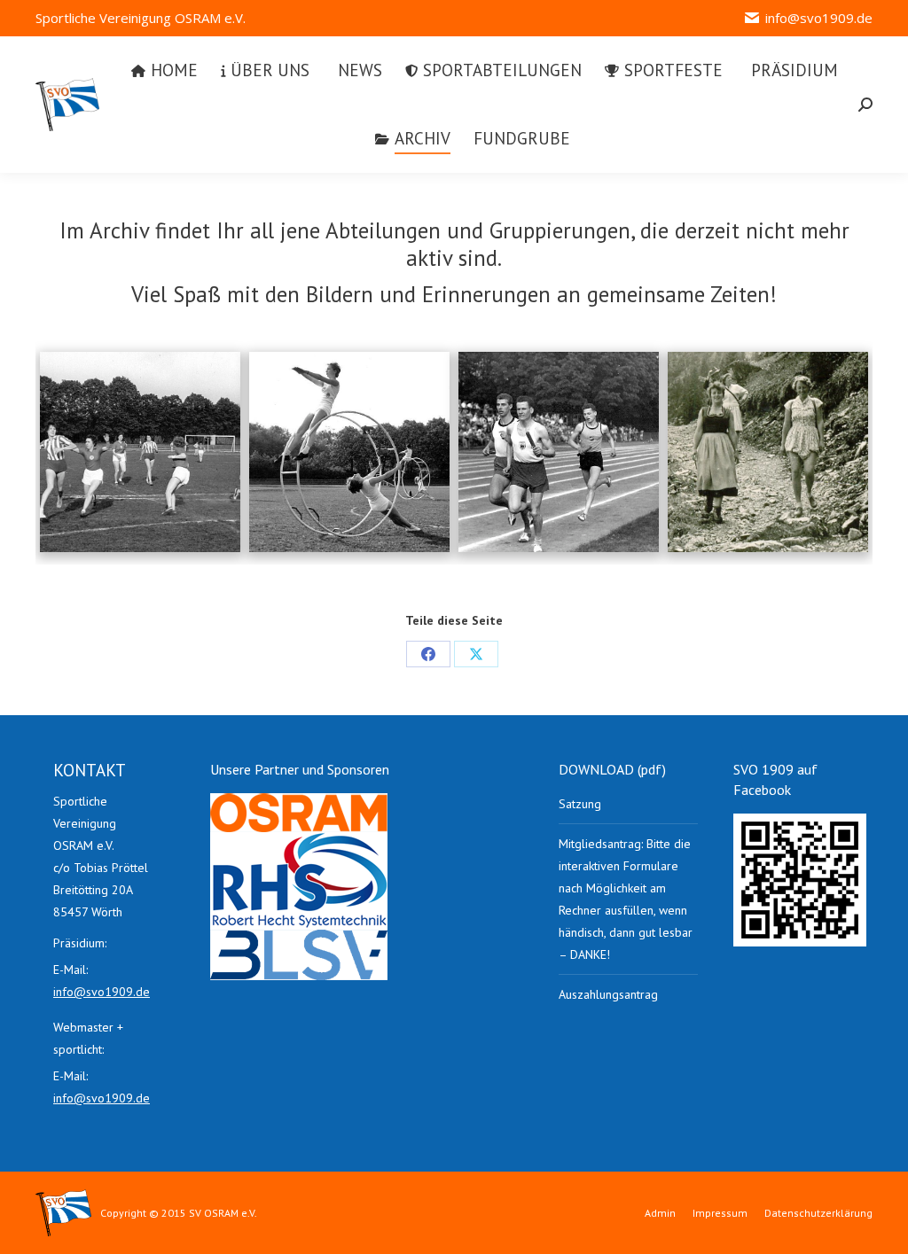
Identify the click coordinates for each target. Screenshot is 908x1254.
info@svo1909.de (819, 18)
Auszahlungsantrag (608, 994)
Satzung (580, 804)
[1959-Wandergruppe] (768, 452)
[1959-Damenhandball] (140, 452)
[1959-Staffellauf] (558, 452)
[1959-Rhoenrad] (349, 452)
